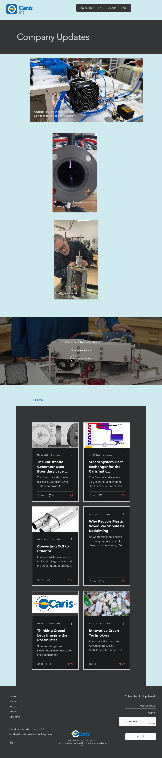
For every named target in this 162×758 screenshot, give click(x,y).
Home (12, 696)
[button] (139, 118)
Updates (14, 716)
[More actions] (73, 455)
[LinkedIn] (11, 743)
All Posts (37, 399)
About (13, 711)
